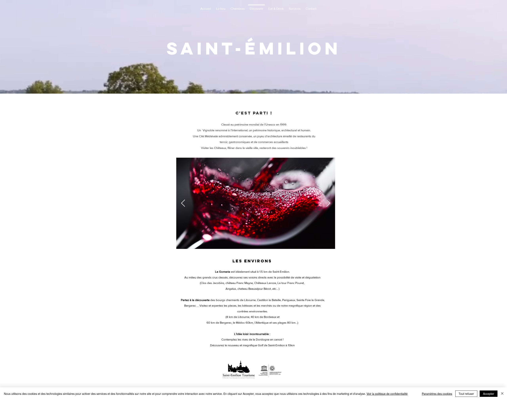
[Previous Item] (183, 203)
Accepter (488, 394)
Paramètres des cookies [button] (437, 394)
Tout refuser (466, 394)
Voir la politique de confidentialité (387, 394)
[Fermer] (502, 393)
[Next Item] (328, 203)
